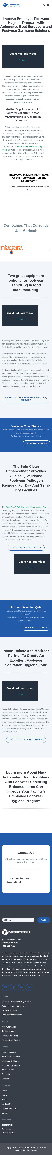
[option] (26, 249)
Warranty (34, 1150)
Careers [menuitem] (5, 1113)
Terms (17, 1150)
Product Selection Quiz (36, 628)
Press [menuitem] (4, 1099)
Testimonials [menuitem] (7, 1125)
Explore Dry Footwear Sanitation (26, 548)
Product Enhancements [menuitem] (12, 1015)
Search (44, 920)
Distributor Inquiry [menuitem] (9, 1108)
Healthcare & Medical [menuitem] (11, 1056)
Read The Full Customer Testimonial (26, 740)
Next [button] (50, 249)
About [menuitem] (4, 1091)
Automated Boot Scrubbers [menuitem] (13, 1006)
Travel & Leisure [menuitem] (8, 1070)
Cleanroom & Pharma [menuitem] (10, 1061)
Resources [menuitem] (6, 1129)
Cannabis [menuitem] (5, 1079)
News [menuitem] (4, 1095)
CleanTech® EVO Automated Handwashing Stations (28, 507)
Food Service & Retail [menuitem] (11, 1065)
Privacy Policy (25, 1150)
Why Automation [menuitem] (9, 1027)
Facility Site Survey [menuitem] (10, 1036)
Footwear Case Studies (36, 443)
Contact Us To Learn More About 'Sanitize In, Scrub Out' (26, 399)
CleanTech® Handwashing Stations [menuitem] (17, 1001)
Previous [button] (2, 249)
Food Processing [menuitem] (9, 1052)
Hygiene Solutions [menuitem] (9, 1010)
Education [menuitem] (6, 1074)
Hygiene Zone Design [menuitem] (11, 1040)
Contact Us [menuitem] (6, 1104)
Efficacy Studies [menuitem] (8, 1133)
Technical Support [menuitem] (9, 1031)
